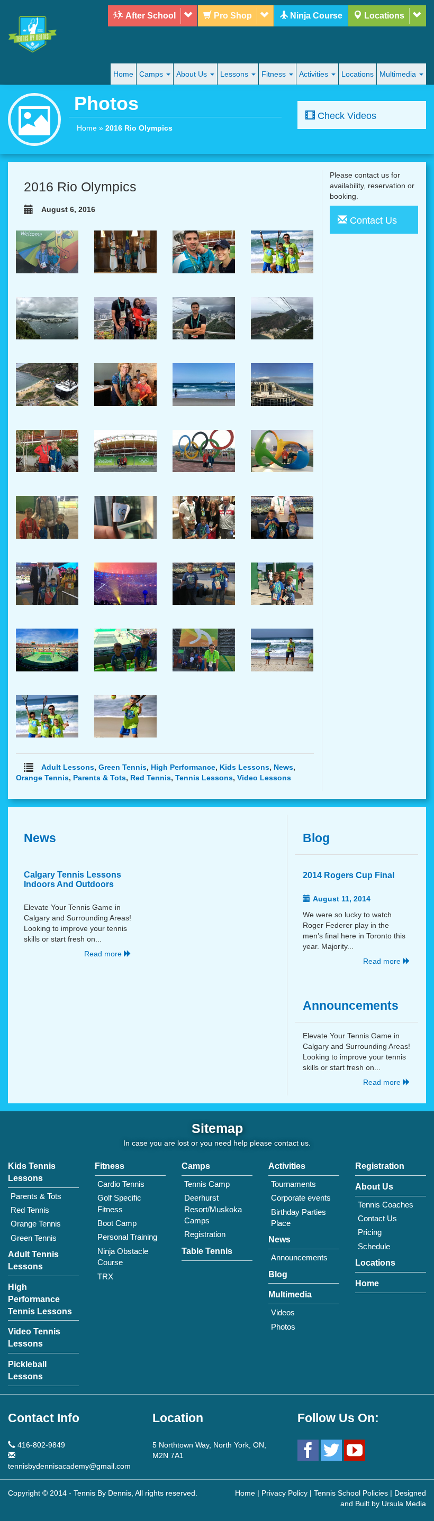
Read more (104, 954)
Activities (314, 74)
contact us (291, 1143)
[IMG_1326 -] (282, 251)
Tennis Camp (207, 1183)
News (283, 767)
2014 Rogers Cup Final (348, 875)
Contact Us (377, 1218)
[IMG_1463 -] (47, 450)
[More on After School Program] (187, 16)
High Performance (183, 767)
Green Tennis (122, 767)
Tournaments (293, 1183)
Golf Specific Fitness (119, 1203)
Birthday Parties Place (298, 1217)
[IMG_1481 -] (204, 450)
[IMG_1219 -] (47, 251)
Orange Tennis (42, 777)
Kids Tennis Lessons (32, 1172)
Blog (316, 838)
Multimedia (398, 74)
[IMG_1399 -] (204, 318)
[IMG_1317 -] (204, 251)
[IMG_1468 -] (125, 450)
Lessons (235, 74)
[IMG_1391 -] (125, 318)
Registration (204, 1234)
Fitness (274, 74)
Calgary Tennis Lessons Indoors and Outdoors (72, 879)
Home (123, 74)
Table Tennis (207, 1251)
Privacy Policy (284, 1493)
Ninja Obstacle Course (122, 1257)
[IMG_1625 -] (204, 649)
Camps (152, 74)
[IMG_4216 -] (125, 716)
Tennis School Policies (351, 1493)
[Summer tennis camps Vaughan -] (47, 716)
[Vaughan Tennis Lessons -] (47, 516)
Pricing (370, 1232)
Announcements (351, 1005)
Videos (283, 1312)
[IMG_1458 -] (282, 384)
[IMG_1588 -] (204, 583)
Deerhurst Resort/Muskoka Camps (213, 1209)
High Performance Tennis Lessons (40, 1299)
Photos (283, 1326)
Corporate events (301, 1197)
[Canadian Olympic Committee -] (204, 516)
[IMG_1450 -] (204, 384)
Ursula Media (404, 1503)
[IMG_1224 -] (125, 251)
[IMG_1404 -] (282, 318)
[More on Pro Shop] (264, 16)
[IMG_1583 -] (125, 583)
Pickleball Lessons (27, 1370)
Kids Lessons (244, 767)
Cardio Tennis (120, 1183)
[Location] (416, 16)
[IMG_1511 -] (125, 516)
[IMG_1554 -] (47, 583)
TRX (105, 1276)
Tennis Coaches (385, 1204)
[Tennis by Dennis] (34, 34)
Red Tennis (150, 777)
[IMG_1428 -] (125, 384)
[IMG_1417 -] (47, 384)
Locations (357, 74)
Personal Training (127, 1236)
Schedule (374, 1246)
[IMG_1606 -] (125, 649)
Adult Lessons (67, 767)
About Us (192, 74)
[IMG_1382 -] (47, 318)
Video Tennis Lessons (34, 1337)
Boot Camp (117, 1223)
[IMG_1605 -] (47, 649)
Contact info (43, 1418)
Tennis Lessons (204, 777)
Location (177, 1418)
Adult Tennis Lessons (33, 1260)
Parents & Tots (99, 777)
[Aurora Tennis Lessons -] (282, 583)
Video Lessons (264, 777)
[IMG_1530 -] (282, 516)
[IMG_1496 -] (282, 450)
